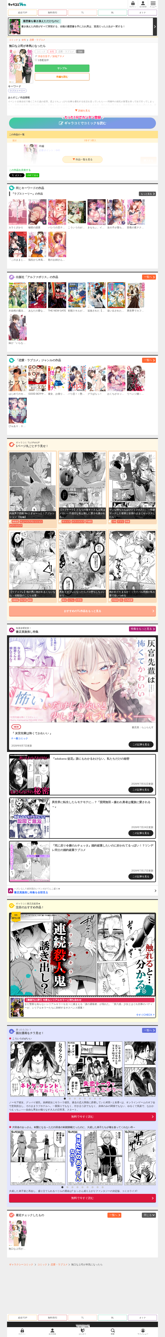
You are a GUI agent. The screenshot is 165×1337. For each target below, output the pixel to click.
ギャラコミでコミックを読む (85, 123)
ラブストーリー (17, 90)
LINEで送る (32, 175)
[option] (36, 1069)
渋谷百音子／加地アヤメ (51, 56)
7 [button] (95, 1099)
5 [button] (85, 1099)
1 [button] (65, 1099)
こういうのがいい (22, 1038)
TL (82, 12)
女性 (24, 40)
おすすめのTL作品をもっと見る (82, 610)
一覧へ (148, 276)
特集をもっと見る (141, 628)
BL (112, 12)
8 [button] (100, 1099)
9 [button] (103, 1187)
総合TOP (22, 12)
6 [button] (90, 1099)
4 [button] (80, 1099)
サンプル (62, 68)
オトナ (142, 12)
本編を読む (62, 76)
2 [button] (70, 1099)
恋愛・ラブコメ (37, 40)
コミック (13, 40)
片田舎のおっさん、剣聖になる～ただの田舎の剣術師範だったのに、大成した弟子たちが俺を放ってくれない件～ (73, 1127)
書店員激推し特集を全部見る (37, 890)
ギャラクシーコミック (21, 1264)
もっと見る (146, 194)
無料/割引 (52, 12)
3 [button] (75, 1099)
